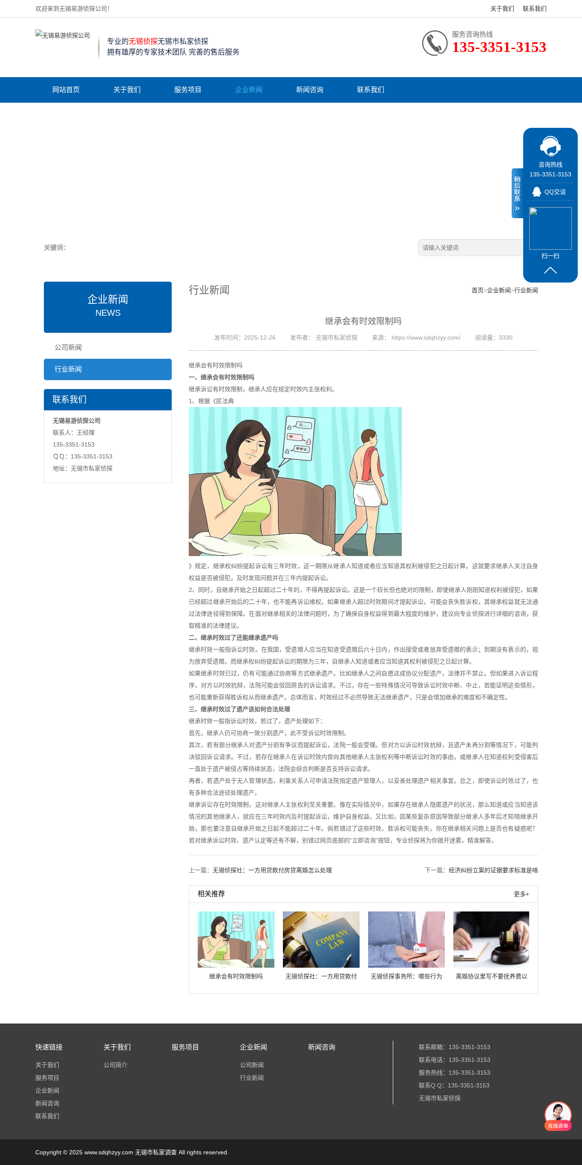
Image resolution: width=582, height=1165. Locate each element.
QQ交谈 (555, 191)
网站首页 (66, 89)
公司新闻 (68, 347)
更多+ (521, 894)
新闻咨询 (309, 89)
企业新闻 (248, 89)
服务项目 (188, 89)
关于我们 (502, 8)
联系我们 (535, 8)
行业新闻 (68, 369)
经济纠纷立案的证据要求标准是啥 (493, 870)
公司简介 (115, 1064)
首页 (478, 290)
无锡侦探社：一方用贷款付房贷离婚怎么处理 (272, 870)
